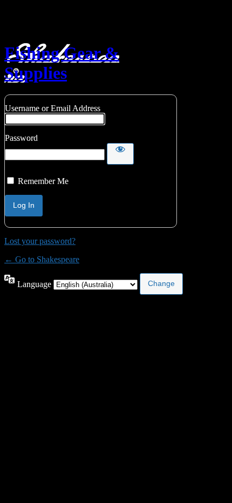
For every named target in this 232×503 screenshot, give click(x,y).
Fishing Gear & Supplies (61, 63)
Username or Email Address (52, 108)
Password (21, 137)
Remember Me (43, 181)
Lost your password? (40, 241)
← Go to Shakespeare (41, 259)
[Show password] (120, 154)
